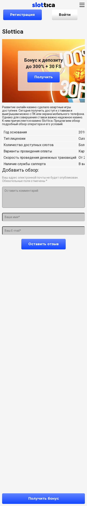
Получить (43, 77)
